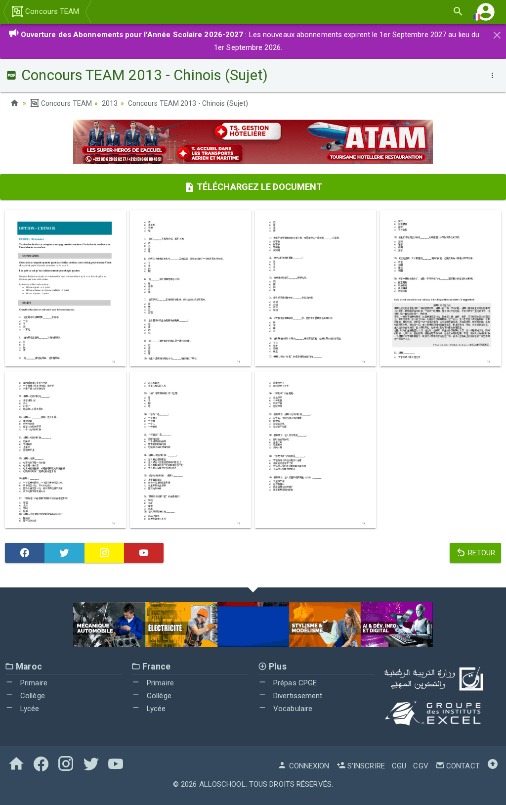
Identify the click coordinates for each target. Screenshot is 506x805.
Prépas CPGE (294, 682)
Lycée (29, 708)
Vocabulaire (291, 708)
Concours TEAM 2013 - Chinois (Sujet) (188, 103)
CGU (399, 765)
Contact (462, 765)
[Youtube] (144, 553)
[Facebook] (24, 553)
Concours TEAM (51, 11)
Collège (31, 695)
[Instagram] (104, 553)
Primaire (32, 682)
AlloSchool (222, 784)
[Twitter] (64, 553)
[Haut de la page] (493, 765)
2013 (110, 103)
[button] (485, 11)
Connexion (308, 765)
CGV (420, 765)
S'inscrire (365, 765)
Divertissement (297, 695)
